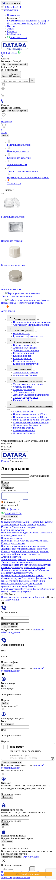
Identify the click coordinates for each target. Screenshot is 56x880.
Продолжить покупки (11, 857)
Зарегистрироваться (11, 762)
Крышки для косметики (24, 342)
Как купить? (33, 23)
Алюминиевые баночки (25, 375)
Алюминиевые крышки (25, 347)
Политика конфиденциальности (17, 597)
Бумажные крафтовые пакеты (28, 336)
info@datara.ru (12, 10)
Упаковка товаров (10, 524)
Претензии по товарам (37, 20)
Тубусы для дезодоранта (25, 397)
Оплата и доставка (16, 23)
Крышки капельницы (24, 361)
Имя (3, 618)
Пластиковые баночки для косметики (32, 322)
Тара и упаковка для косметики (27, 381)
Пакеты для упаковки (23, 331)
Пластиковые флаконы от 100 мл (30, 414)
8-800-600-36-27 (9, 53)
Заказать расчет (9, 627)
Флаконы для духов (23, 411)
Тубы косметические (23, 392)
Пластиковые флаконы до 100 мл (30, 417)
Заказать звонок (12, 3)
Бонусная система (16, 20)
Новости (35, 522)
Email (4, 656)
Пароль (5, 482)
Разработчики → (13, 599)
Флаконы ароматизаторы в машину (31, 422)
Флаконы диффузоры (24, 433)
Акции (26, 522)
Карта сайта (40, 597)
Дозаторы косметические (26, 350)
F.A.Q (43, 23)
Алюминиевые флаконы (25, 372)
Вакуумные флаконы (23, 427)
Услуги (10, 28)
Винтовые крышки (23, 345)
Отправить (7, 665)
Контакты (12, 31)
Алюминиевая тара (22, 370)
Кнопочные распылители (26, 364)
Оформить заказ (31, 856)
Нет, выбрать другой (17, 64)
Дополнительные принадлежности (31, 395)
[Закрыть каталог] (2, 193)
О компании (13, 15)
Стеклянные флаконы (24, 430)
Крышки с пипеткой (23, 353)
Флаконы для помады (24, 389)
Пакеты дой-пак (21, 333)
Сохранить (7, 841)
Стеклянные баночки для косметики (31, 324)
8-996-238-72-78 (13, 7)
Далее (5, 824)
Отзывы (11, 26)
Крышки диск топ (22, 355)
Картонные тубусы (22, 400)
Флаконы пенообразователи (27, 425)
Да (3, 64)
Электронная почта (39, 476)
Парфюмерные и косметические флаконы (32, 406)
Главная (5, 461)
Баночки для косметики (24, 319)
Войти (5, 135)
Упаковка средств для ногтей (28, 384)
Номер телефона (9, 624)
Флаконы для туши (22, 386)
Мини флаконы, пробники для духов (32, 419)
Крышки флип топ (22, 358)
